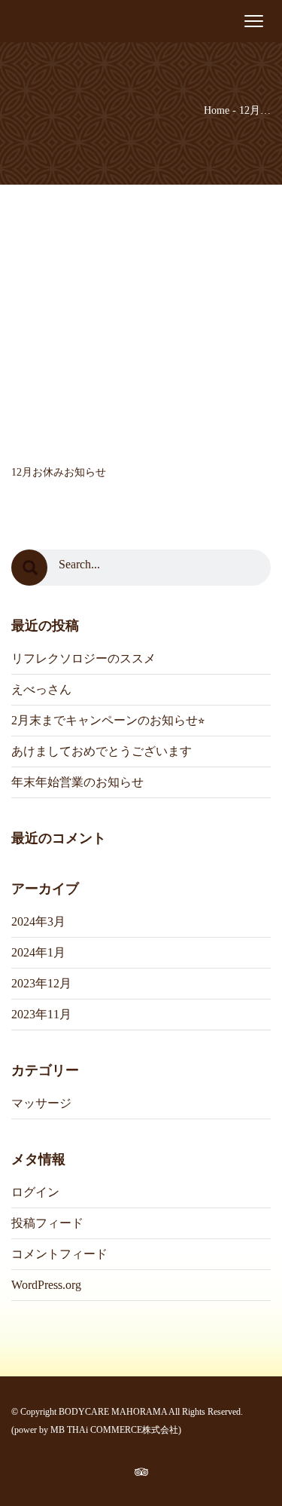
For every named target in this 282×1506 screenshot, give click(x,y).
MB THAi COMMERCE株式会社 (114, 1430)
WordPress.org (46, 1284)
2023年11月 (41, 1014)
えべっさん (41, 689)
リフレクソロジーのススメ (83, 658)
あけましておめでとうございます (101, 751)
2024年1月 (38, 952)
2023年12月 (41, 983)
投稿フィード (47, 1223)
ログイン (35, 1192)
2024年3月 (38, 921)
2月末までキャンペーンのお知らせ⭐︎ (108, 720)
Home (216, 110)
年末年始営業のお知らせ (77, 782)
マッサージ (41, 1103)
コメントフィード (59, 1253)
